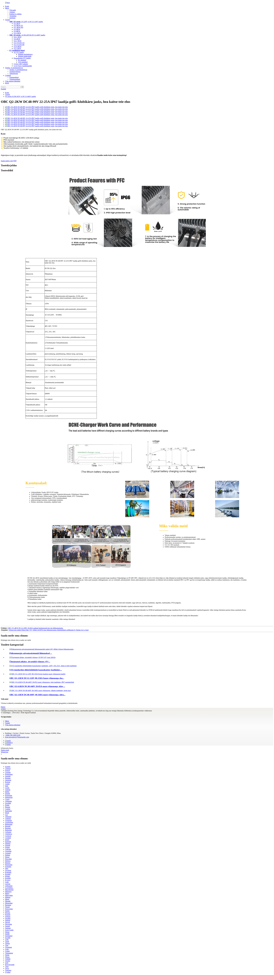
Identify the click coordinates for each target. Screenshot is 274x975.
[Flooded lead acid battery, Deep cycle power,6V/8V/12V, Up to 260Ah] (32, 657)
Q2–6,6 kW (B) (19, 45)
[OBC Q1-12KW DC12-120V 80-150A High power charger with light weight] (37, 674)
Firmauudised (14, 77)
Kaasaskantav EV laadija (22, 58)
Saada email (5, 750)
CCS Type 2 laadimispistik (23, 66)
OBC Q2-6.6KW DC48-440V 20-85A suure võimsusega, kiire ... (37, 686)
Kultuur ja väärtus (15, 14)
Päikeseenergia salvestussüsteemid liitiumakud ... (30, 653)
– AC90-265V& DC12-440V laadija (27, 35)
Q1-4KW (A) (18, 25)
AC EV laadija (19, 52)
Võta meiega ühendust (12, 81)
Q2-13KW (17, 48)
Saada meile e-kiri (7, 161)
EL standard (22, 60)
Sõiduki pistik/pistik (24, 56)
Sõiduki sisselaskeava (25, 54)
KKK (7, 83)
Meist (7, 8)
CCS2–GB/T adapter (21, 64)
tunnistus (12, 18)
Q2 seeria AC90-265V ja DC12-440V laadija (20, 96)
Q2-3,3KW (17, 41)
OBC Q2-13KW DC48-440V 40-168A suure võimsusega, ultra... (37, 695)
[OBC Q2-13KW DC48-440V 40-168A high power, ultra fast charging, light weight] (40, 690)
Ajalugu (12, 12)
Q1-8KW (17, 31)
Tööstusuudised (14, 79)
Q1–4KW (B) (18, 27)
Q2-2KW (17, 39)
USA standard (23, 62)
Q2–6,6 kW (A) (19, 43)
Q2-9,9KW (17, 47)
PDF (15, 161)
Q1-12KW (17, 33)
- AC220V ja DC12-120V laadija (26, 22)
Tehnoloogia (13, 73)
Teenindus (12, 16)
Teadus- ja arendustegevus (14, 68)
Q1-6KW (17, 29)
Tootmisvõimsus (14, 71)
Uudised (8, 75)
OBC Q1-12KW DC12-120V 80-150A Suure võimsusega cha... (36, 678)
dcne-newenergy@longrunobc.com (17, 737)
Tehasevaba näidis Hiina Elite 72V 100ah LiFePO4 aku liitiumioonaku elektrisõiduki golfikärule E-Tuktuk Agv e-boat (49, 630)
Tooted (7, 20)
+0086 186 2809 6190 (12, 735)
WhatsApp (4, 752)
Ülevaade (12, 10)
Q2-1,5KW (17, 37)
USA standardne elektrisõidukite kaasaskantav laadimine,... (35, 670)
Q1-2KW (17, 23)
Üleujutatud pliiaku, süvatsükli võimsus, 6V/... (29, 661)
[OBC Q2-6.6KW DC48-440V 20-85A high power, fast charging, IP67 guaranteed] (41, 682)
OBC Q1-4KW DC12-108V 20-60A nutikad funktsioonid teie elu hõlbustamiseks (35, 628)
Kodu (7, 6)
